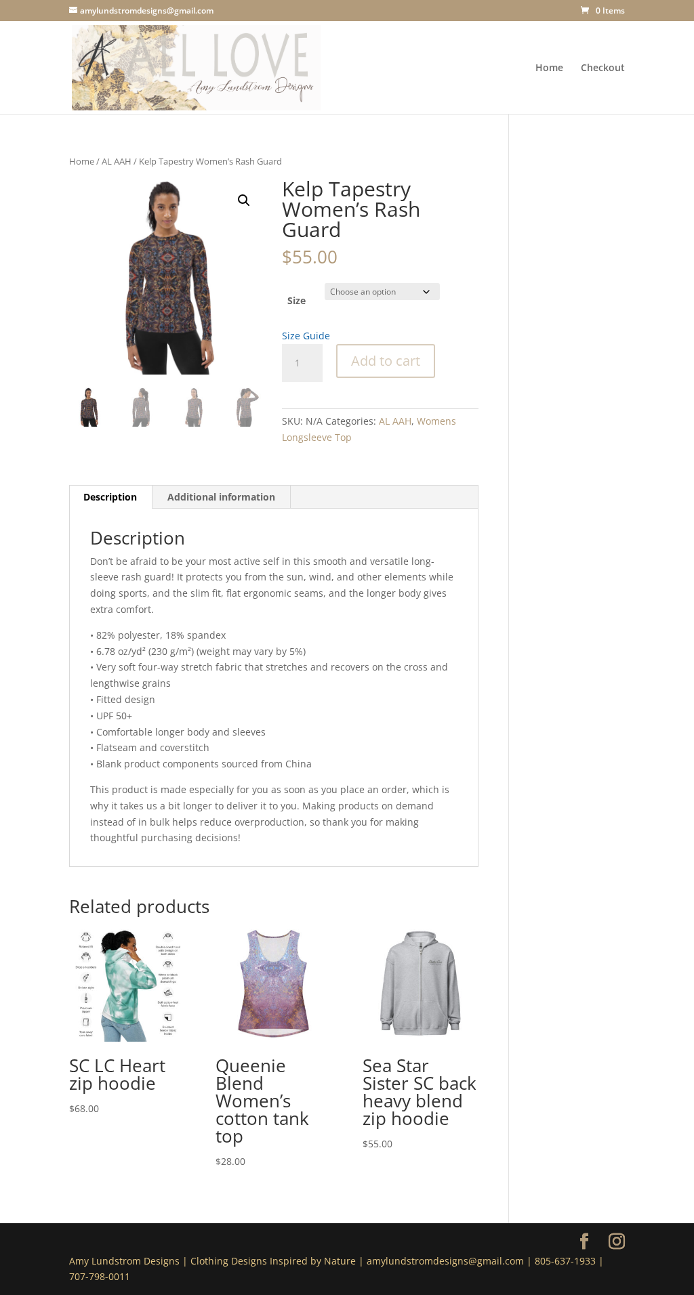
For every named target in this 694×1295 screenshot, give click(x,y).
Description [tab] (110, 496)
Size (296, 300)
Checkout (603, 68)
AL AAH (116, 161)
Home (549, 68)
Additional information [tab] (221, 496)
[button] (244, 200)
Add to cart (385, 361)
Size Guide (306, 335)
